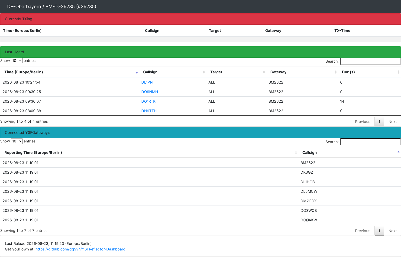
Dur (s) (348, 72)
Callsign (150, 72)
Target (216, 72)
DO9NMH (149, 91)
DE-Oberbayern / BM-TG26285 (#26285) (51, 6)
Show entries (18, 60)
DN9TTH (149, 110)
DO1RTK (148, 101)
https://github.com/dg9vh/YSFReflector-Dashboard (81, 249)
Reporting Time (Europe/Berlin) (33, 152)
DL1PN (147, 82)
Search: (332, 61)
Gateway (278, 72)
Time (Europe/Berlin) (23, 72)
